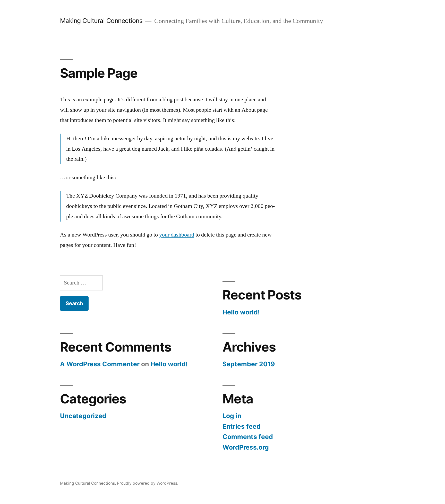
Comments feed (247, 437)
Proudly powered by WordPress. (147, 483)
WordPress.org (245, 447)
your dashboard (176, 234)
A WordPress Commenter (100, 364)
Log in (231, 416)
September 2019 (248, 364)
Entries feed (241, 426)
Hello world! (241, 312)
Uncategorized (83, 416)
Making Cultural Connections (101, 21)
